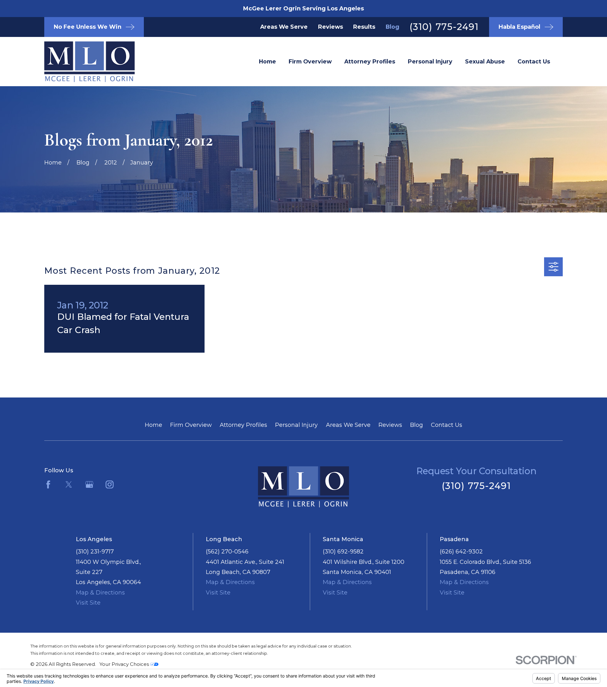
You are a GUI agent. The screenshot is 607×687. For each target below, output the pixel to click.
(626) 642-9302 (461, 551)
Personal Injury (296, 424)
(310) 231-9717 (95, 551)
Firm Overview (191, 424)
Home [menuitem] (267, 61)
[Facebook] (48, 484)
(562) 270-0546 (227, 551)
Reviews (330, 26)
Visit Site (88, 602)
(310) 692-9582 (343, 551)
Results (364, 26)
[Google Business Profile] (89, 484)
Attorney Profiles (243, 424)
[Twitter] (69, 484)
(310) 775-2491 (444, 26)
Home (153, 424)
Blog (392, 26)
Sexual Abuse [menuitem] (485, 61)
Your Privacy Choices (125, 664)
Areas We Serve (284, 26)
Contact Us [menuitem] (534, 61)
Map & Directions (100, 592)
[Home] (79, 61)
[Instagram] (109, 484)
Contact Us (446, 424)
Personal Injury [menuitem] (430, 61)
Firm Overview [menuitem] (310, 61)
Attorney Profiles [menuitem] (369, 61)
